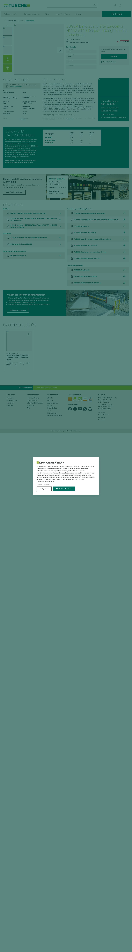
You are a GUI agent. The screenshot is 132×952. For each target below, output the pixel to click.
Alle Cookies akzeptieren (64, 489)
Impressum (39, 484)
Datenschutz (46, 484)
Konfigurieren (44, 489)
